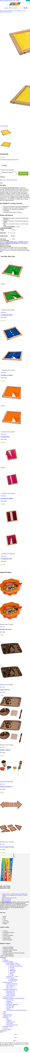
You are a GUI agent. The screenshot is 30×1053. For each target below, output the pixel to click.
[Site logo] (15, 6)
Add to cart (23, 173)
